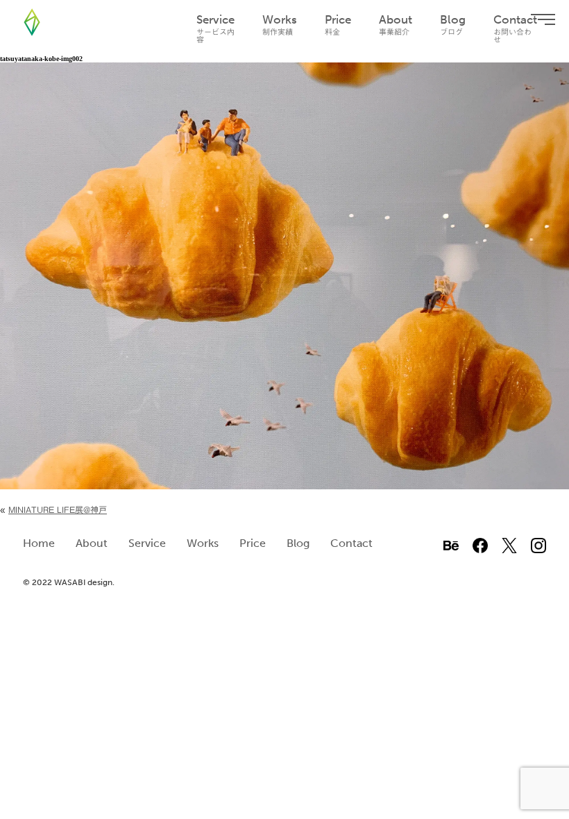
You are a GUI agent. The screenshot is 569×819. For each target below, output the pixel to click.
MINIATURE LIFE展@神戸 (57, 509)
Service (215, 28)
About (395, 24)
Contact (515, 28)
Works (279, 24)
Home (39, 543)
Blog (453, 24)
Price (338, 24)
